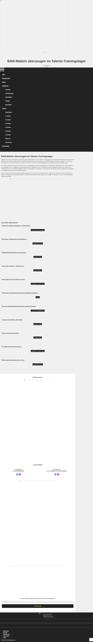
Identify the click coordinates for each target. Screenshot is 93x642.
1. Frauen (8, 116)
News (4, 82)
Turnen (37, 297)
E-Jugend (8, 131)
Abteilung (5, 86)
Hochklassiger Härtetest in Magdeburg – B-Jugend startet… (37, 232)
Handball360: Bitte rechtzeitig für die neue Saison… (37, 258)
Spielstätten (8, 97)
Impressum (6, 635)
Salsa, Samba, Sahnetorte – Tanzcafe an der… (37, 272)
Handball (42, 230)
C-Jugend (8, 123)
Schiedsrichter (9, 93)
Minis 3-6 (7, 138)
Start (3, 74)
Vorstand (7, 89)
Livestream (5, 146)
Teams (4, 108)
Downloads (8, 104)
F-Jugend (8, 134)
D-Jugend (8, 127)
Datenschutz (6, 634)
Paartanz (39, 270)
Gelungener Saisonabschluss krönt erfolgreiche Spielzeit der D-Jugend (37, 312)
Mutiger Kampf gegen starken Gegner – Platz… (38, 366)
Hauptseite (6, 631)
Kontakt (7, 101)
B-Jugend (8, 119)
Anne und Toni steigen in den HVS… (37, 339)
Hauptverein (6, 78)
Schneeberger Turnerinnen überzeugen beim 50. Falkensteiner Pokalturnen (38, 299)
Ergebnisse (8, 112)
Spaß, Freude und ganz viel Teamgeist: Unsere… (38, 285)
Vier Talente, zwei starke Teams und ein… (38, 352)
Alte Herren (8, 142)
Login (4, 637)
